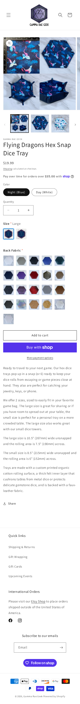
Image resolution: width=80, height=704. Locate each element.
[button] (8, 15)
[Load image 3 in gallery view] (60, 123)
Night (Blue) (16, 192)
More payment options (40, 357)
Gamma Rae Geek (33, 696)
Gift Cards (15, 566)
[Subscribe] (61, 648)
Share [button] (12, 503)
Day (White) (44, 192)
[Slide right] (75, 124)
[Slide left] (4, 124)
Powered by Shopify (54, 696)
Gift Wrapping (18, 557)
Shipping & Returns (22, 547)
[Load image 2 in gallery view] (40, 123)
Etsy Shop (38, 601)
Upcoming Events (20, 576)
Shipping (7, 168)
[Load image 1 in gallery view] (19, 123)
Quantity (8, 202)
